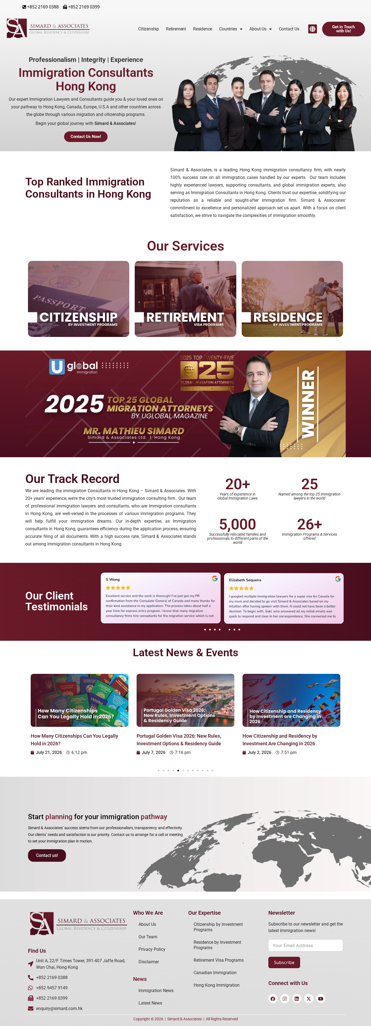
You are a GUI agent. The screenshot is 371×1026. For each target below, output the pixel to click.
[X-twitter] (308, 998)
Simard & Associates (184, 1019)
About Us (147, 924)
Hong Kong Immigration (217, 985)
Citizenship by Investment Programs (218, 927)
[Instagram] (285, 998)
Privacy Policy (152, 949)
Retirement (176, 28)
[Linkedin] (296, 998)
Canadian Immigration (215, 972)
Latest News (150, 1003)
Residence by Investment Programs (217, 945)
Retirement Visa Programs (219, 960)
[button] (312, 28)
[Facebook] (273, 998)
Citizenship (148, 28)
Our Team (148, 936)
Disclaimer (149, 961)
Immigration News (156, 990)
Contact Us (289, 28)
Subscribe (284, 962)
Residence (202, 28)
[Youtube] (320, 998)
